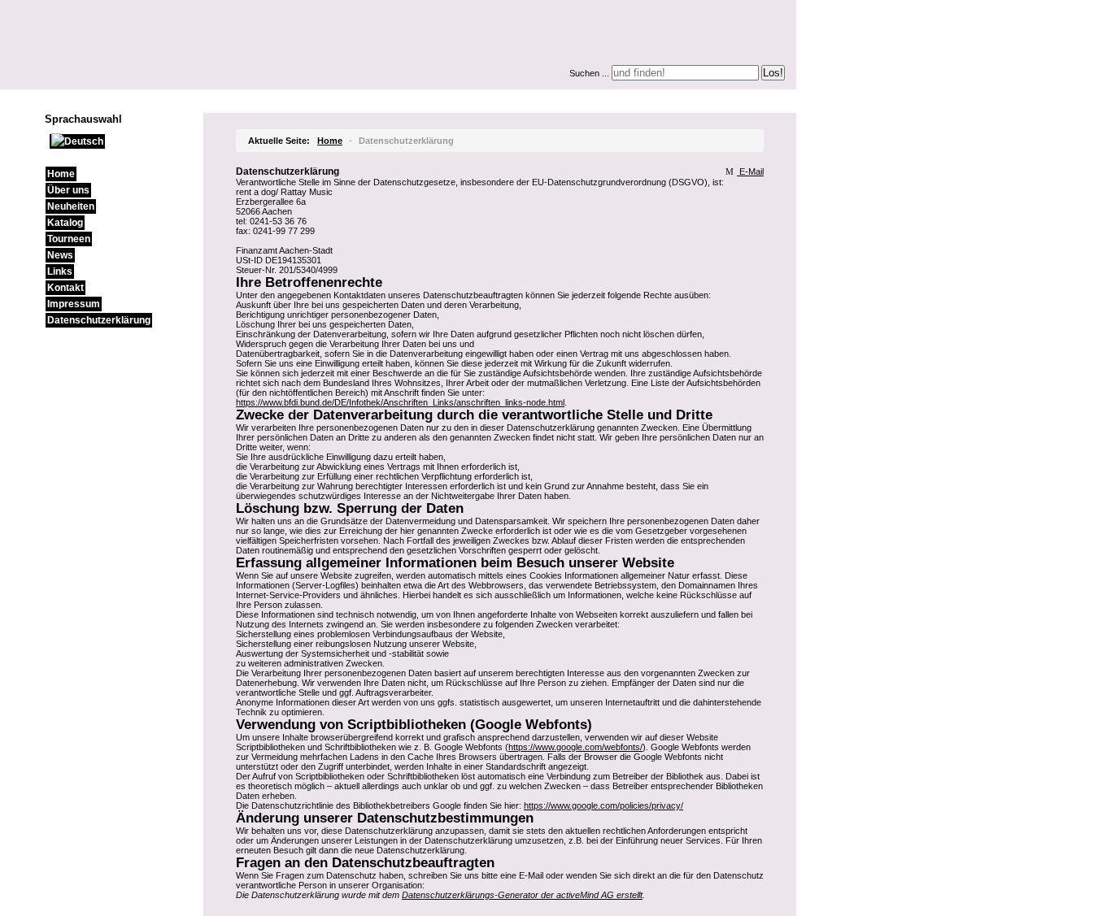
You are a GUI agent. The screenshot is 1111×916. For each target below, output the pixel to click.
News (60, 255)
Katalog (65, 222)
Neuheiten (70, 206)
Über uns (68, 190)
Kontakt (65, 287)
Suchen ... (589, 73)
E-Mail (750, 171)
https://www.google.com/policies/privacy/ (603, 805)
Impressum (73, 304)
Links (59, 271)
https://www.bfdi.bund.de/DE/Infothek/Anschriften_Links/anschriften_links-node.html (400, 402)
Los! (773, 73)
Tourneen (68, 239)
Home (61, 174)
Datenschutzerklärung (98, 320)
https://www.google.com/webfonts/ (575, 747)
